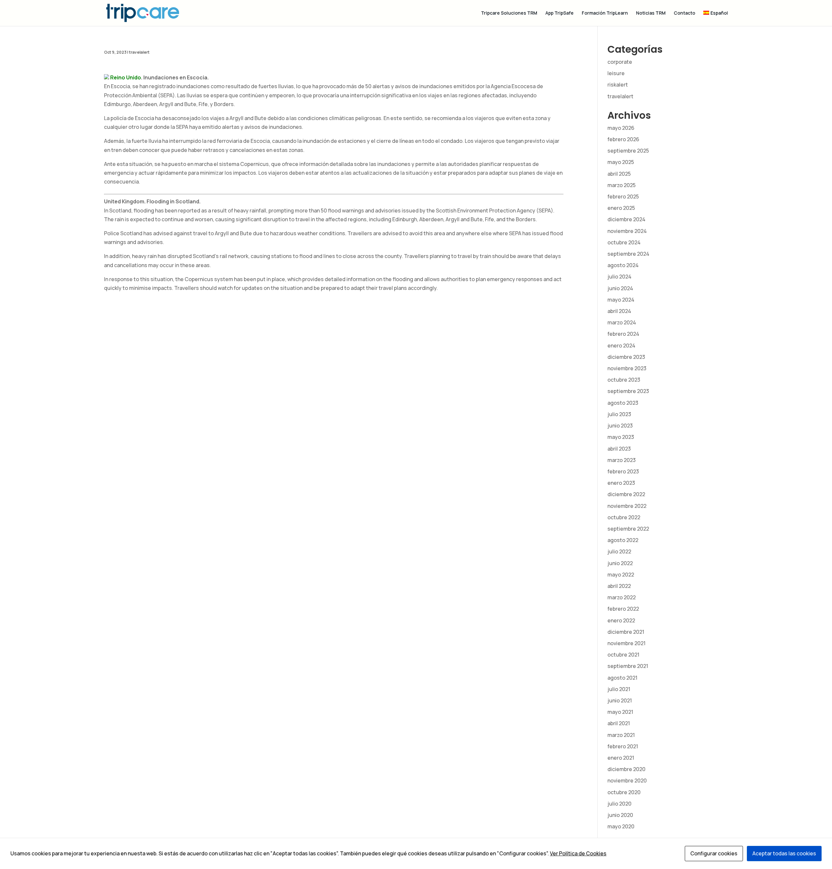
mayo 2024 (620, 299)
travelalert (139, 52)
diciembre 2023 (626, 356)
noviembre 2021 (626, 643)
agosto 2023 (622, 402)
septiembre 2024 (628, 253)
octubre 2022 (623, 517)
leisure (616, 73)
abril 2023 (619, 448)
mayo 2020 (620, 826)
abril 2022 (619, 586)
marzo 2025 (621, 185)
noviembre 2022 (626, 505)
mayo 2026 (620, 127)
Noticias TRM (651, 13)
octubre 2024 (624, 242)
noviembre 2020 (627, 780)
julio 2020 (619, 803)
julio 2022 (619, 551)
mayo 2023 (620, 437)
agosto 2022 (622, 540)
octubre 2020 (624, 792)
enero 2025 (621, 207)
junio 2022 (620, 563)
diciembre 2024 (626, 219)
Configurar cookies (713, 853)
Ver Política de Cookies (578, 853)
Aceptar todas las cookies (784, 853)
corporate (619, 61)
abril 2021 (618, 723)
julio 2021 (618, 689)
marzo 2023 (621, 460)
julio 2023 (619, 414)
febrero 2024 (623, 333)
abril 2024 (619, 311)
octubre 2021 (623, 654)
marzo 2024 (621, 322)
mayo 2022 (620, 574)
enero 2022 (621, 620)
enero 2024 (621, 345)
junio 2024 (620, 288)
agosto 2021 (622, 677)
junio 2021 (619, 700)
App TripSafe (559, 13)
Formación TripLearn (605, 13)
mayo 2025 (620, 162)
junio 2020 (620, 815)
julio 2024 (619, 276)
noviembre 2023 (626, 368)
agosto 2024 (623, 265)
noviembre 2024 (627, 231)
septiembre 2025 (628, 150)
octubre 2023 (623, 379)
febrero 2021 (622, 746)
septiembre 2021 (627, 666)
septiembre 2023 (628, 391)
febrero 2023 (623, 471)
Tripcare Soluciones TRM (509, 13)
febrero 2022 (623, 608)
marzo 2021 (621, 735)
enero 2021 (620, 757)
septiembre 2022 (628, 528)
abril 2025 (619, 173)
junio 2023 (620, 425)
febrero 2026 (623, 139)
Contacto (684, 13)
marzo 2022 (621, 597)
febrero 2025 (623, 196)
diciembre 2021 (625, 631)
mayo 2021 (620, 711)
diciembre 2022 (626, 494)
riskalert (617, 84)
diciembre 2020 (626, 769)
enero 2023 (621, 482)
